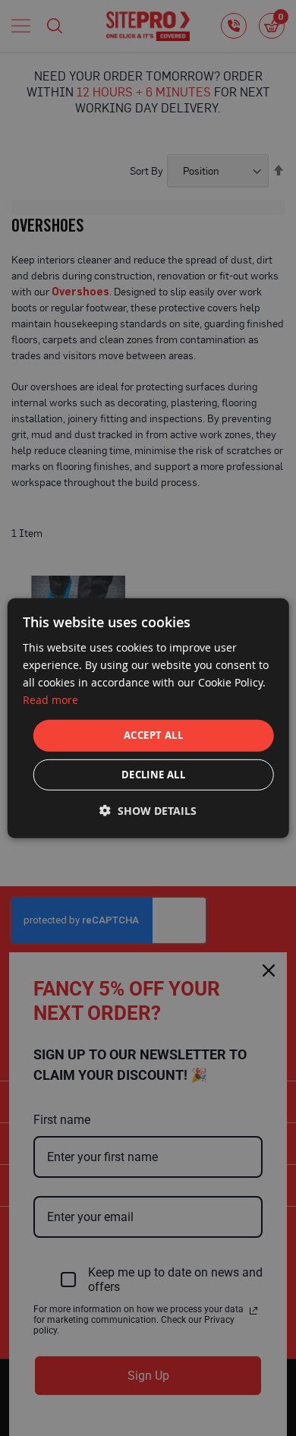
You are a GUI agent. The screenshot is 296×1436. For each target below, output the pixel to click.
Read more (50, 700)
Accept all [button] (153, 735)
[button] (148, 810)
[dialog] (148, 718)
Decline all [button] (153, 774)
